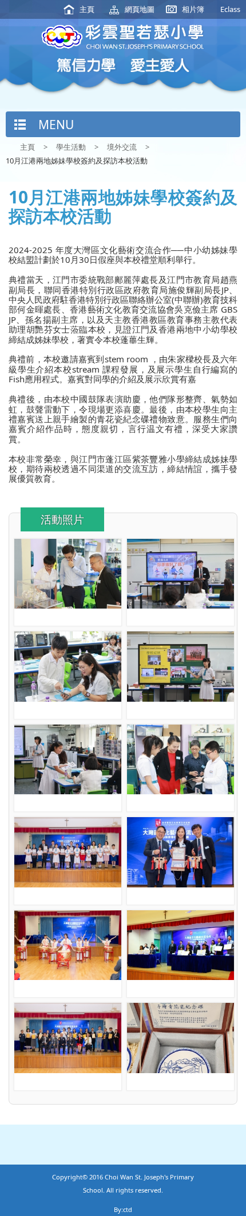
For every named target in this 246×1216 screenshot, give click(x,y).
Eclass (230, 9)
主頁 (87, 9)
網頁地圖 (139, 9)
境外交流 (122, 147)
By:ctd (123, 1209)
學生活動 (71, 147)
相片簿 (193, 9)
